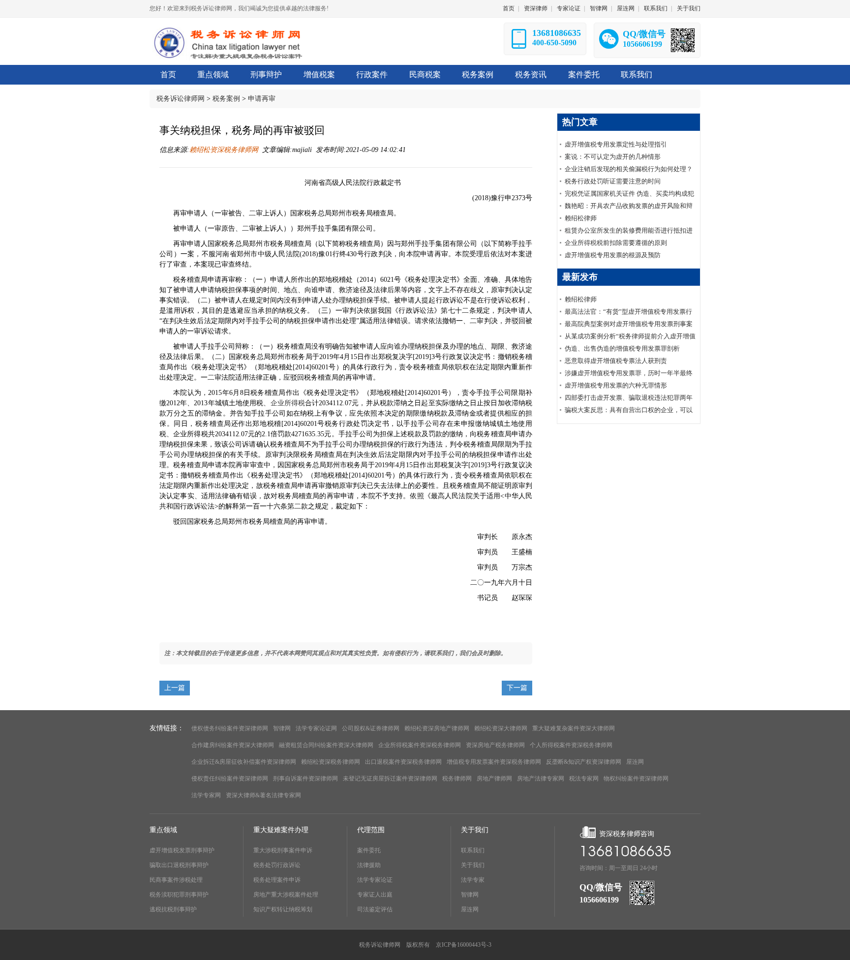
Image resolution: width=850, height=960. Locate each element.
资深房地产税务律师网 (495, 745)
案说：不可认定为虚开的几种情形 (613, 156)
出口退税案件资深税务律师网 (403, 761)
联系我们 (656, 8)
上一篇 (174, 687)
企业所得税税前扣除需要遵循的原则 (616, 242)
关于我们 (688, 8)
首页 (509, 8)
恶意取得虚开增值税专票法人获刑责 (616, 360)
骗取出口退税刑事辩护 (179, 865)
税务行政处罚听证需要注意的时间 (613, 181)
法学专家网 (206, 795)
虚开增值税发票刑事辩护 (182, 850)
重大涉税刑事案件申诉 (282, 850)
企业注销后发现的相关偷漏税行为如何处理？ (629, 169)
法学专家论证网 (316, 728)
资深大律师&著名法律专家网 (263, 795)
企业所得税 (288, 403)
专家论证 (568, 8)
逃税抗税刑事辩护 (173, 909)
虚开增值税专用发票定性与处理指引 (616, 144)
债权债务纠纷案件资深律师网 (229, 728)
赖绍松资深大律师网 (500, 728)
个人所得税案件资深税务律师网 (571, 745)
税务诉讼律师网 (180, 98)
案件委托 (369, 850)
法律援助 (369, 865)
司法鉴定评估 (375, 909)
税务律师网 (457, 778)
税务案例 (226, 98)
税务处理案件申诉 (277, 879)
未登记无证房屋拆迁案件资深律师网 (390, 778)
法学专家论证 (375, 879)
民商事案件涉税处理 (176, 879)
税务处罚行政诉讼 (277, 865)
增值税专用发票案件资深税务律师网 (494, 761)
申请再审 (261, 98)
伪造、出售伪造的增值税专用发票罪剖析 (622, 348)
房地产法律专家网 (540, 778)
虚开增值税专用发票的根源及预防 (613, 255)
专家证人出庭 (375, 894)
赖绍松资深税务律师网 (223, 149)
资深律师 (535, 8)
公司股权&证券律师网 (370, 728)
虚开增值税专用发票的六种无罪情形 (616, 385)
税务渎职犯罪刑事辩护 (179, 894)
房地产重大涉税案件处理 (285, 894)
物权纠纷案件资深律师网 (636, 778)
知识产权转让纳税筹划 (282, 909)
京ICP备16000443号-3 (463, 944)
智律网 (598, 8)
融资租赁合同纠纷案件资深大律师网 (326, 745)
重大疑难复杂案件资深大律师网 (573, 728)
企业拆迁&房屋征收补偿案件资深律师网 (243, 761)
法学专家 (473, 879)
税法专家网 (584, 778)
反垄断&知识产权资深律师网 (583, 761)
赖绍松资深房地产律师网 (436, 728)
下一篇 (517, 687)
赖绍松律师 (581, 218)
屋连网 (626, 8)
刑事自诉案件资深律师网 (305, 778)
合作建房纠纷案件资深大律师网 (232, 745)
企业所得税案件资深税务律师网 (419, 745)
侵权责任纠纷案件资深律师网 (229, 778)
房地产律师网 (494, 778)
